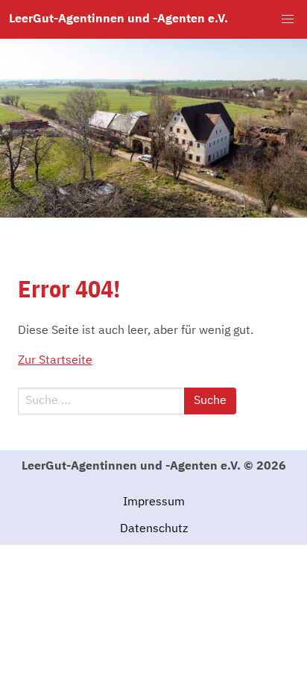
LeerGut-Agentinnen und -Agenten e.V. (118, 19)
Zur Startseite (55, 361)
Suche (210, 401)
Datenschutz (154, 529)
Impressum (154, 502)
